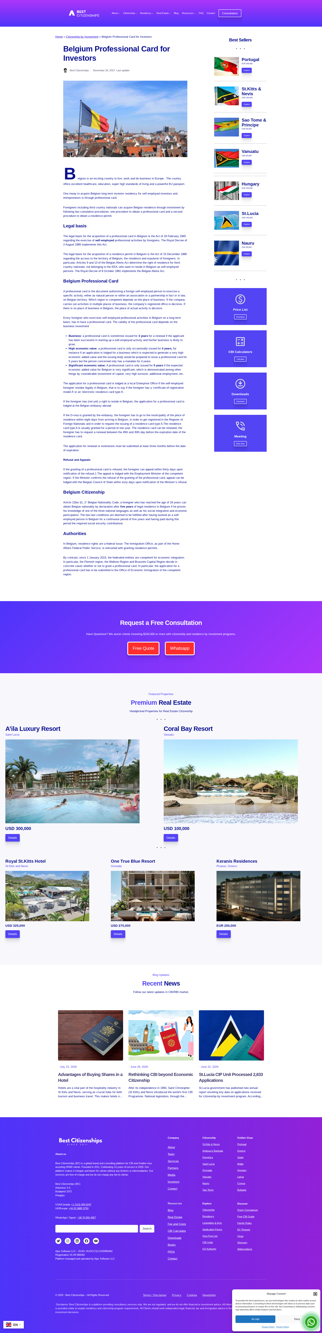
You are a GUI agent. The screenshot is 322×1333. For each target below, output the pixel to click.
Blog (170, 1210)
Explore (247, 70)
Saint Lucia (208, 1163)
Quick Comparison (247, 1210)
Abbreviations (244, 1249)
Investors (173, 1181)
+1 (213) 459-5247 (81, 1204)
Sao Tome (207, 1189)
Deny (297, 1319)
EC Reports (243, 1229)
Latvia (240, 1176)
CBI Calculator (177, 1231)
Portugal (241, 1144)
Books (172, 1244)
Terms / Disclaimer (155, 1295)
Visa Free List (210, 1236)
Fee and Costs (177, 1224)
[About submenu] (119, 13)
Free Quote (143, 648)
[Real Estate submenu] (170, 13)
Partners (173, 1168)
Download (240, 317)
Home (59, 36)
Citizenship (208, 1209)
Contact (172, 1188)
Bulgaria (241, 1189)
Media (171, 1175)
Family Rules (244, 1223)
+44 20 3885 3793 (78, 1208)
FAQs (171, 1251)
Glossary (242, 1242)
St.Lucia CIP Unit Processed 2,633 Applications (231, 1077)
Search (147, 1228)
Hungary (242, 1170)
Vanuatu (206, 1176)
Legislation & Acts (212, 1222)
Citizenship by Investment (82, 36)
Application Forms (212, 1229)
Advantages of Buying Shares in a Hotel (90, 1077)
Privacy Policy (268, 1327)
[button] (315, 1294)
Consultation (230, 13)
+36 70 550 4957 (86, 1217)
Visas (240, 1236)
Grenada (207, 1170)
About (171, 1147)
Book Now (240, 444)
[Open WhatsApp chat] (311, 1322)
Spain (240, 1157)
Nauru (205, 1183)
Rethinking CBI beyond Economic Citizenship (160, 1077)
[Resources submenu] (194, 13)
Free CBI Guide (245, 1216)
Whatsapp (179, 648)
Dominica (207, 1157)
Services (173, 1161)
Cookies (192, 1295)
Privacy (176, 1295)
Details (12, 837)
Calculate (240, 359)
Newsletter (209, 1295)
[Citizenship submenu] (136, 13)
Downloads (174, 1238)
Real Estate (175, 1217)
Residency (208, 1216)
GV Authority (209, 1248)
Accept (255, 1319)
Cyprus (241, 1183)
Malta (240, 1163)
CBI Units (207, 1242)
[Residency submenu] (152, 13)
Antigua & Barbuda (212, 1150)
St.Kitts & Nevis (211, 1144)
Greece (241, 1150)
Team (171, 1154)
